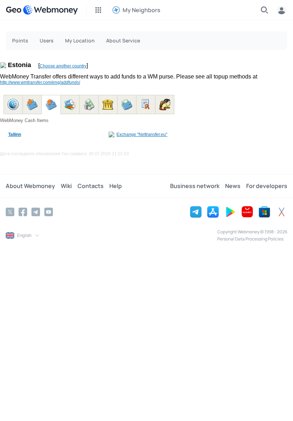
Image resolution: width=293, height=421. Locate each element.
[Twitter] (10, 212)
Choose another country (63, 66)
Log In (281, 10)
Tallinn (14, 134)
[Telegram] (35, 212)
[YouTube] (48, 212)
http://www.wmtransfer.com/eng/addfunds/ (40, 82)
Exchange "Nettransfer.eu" (141, 134)
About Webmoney (30, 186)
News (232, 186)
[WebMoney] (50, 10)
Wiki (66, 186)
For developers (266, 186)
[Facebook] (23, 212)
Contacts (91, 186)
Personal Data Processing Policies (250, 239)
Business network (194, 186)
